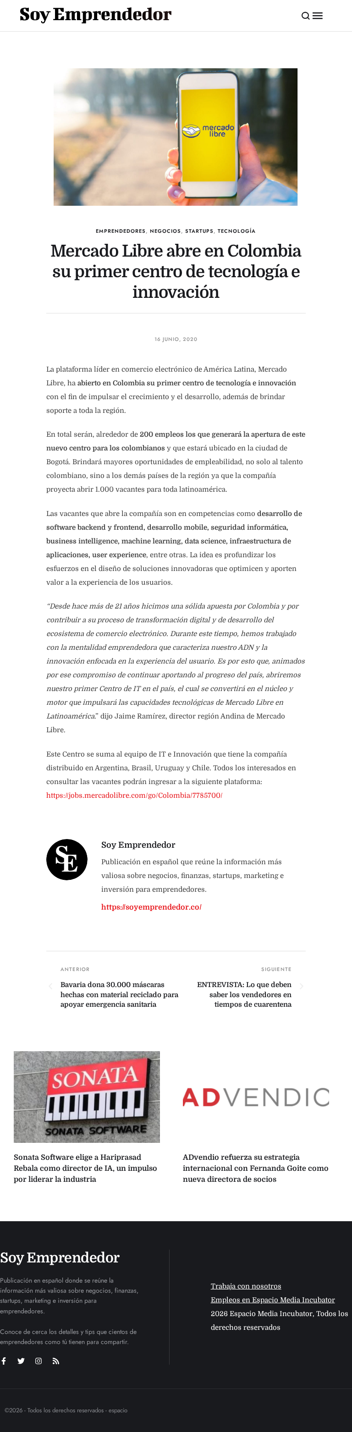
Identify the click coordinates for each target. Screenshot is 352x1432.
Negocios (165, 231)
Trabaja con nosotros (246, 1286)
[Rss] (56, 1361)
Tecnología (237, 231)
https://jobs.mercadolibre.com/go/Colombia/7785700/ (134, 795)
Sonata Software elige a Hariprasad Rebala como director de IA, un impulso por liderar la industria (85, 1168)
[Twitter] (21, 1361)
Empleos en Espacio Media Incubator (273, 1300)
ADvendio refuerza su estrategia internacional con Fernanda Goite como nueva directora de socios (256, 1168)
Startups (199, 231)
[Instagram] (38, 1361)
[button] (306, 15)
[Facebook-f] (3, 1361)
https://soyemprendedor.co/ (151, 907)
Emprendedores (121, 231)
